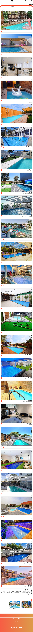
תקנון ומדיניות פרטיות (16, 618)
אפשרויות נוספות (12, 6)
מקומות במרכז (15, 608)
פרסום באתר (12, 1)
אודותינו (16, 616)
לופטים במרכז (27, 608)
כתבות (16, 619)
